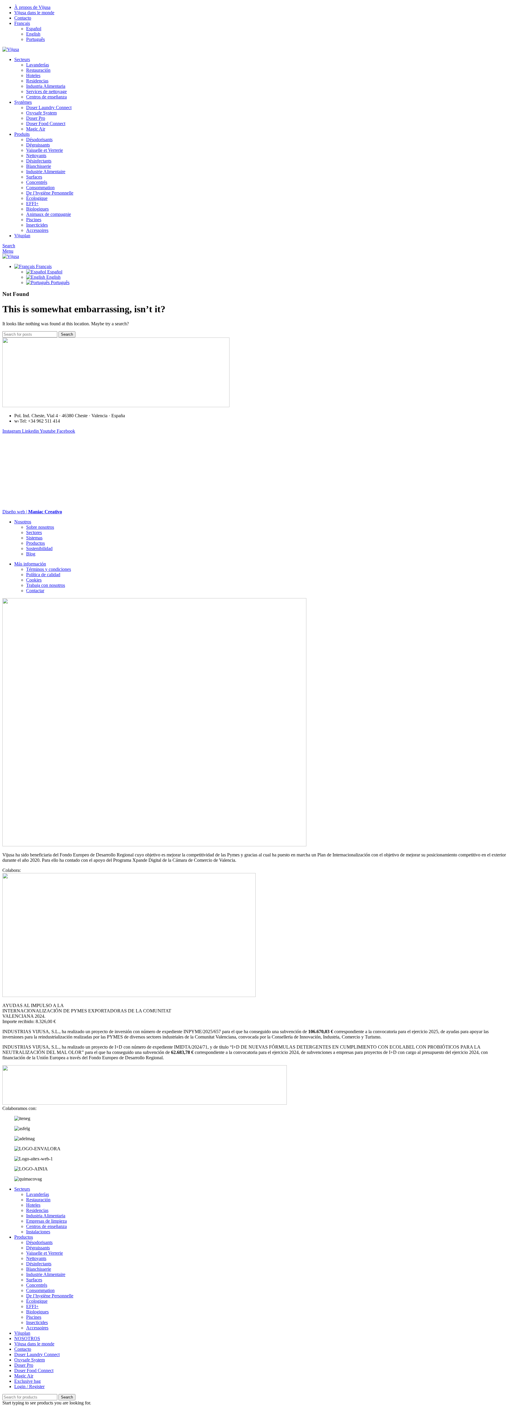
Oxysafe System (41, 112)
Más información (30, 563)
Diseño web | (32, 511)
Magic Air (35, 128)
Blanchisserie (38, 166)
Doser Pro (35, 118)
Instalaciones (38, 1231)
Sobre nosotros (40, 527)
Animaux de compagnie (48, 214)
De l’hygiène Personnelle (49, 192)
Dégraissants (38, 144)
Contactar (35, 590)
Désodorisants (39, 139)
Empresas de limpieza (46, 1221)
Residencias (37, 80)
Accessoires (37, 230)
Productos (35, 543)
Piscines (33, 219)
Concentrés (36, 182)
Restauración (38, 70)
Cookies (34, 579)
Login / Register (29, 1386)
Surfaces (34, 176)
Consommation (40, 187)
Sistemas (34, 537)
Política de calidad (43, 574)
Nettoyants (36, 155)
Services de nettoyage (46, 91)
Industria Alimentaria (45, 86)
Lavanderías (37, 64)
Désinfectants (38, 160)
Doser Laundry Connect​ (49, 107)
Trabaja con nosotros (45, 585)
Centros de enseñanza (46, 96)
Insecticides (37, 224)
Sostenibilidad (39, 548)
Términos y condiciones (48, 569)
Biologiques (37, 208)
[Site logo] (10, 49)
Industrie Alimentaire (45, 171)
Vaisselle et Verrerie (44, 150)
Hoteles (33, 75)
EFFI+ (32, 203)
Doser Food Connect (45, 123)
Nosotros (22, 521)
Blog (30, 553)
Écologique (37, 198)
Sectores (34, 532)
